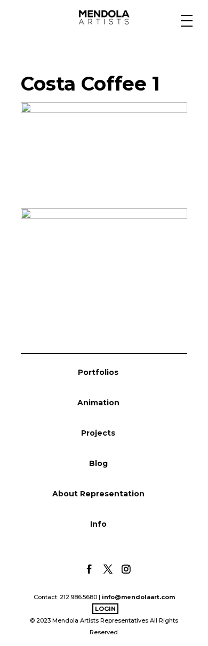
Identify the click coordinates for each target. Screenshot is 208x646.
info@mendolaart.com (138, 597)
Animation (98, 402)
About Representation (98, 493)
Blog (98, 463)
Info (98, 524)
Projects (98, 433)
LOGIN (105, 608)
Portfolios (98, 372)
